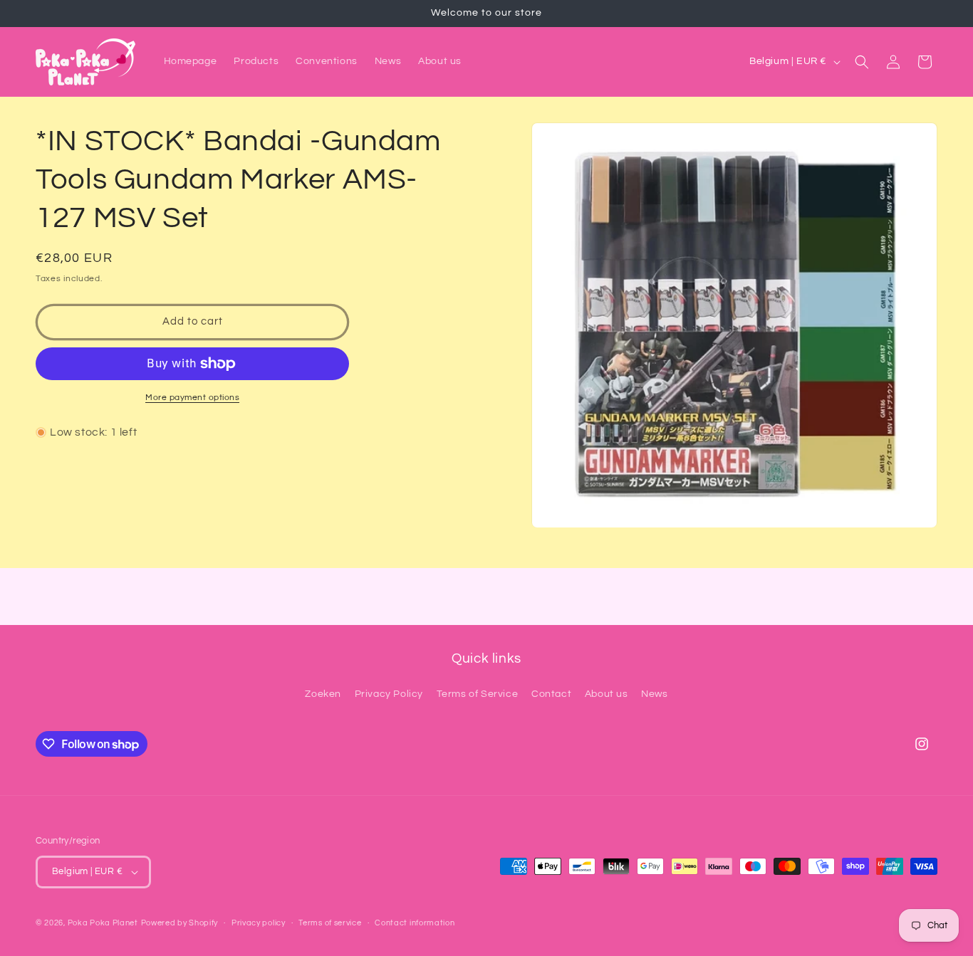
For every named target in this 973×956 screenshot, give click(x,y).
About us (606, 694)
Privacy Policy (389, 694)
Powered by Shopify (180, 923)
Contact (551, 694)
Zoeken (323, 694)
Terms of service (329, 923)
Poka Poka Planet (103, 923)
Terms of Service (478, 694)
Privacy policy (258, 923)
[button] (862, 62)
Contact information (414, 923)
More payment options (192, 397)
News (654, 694)
